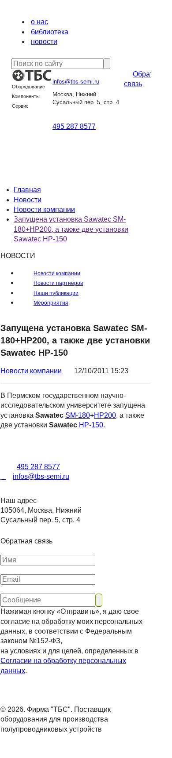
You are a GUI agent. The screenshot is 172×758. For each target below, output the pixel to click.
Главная (27, 189)
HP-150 (91, 425)
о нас (39, 22)
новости (44, 41)
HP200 (105, 415)
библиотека (49, 32)
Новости (27, 200)
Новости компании (44, 209)
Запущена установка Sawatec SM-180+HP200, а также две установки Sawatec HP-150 (71, 229)
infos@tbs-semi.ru (75, 81)
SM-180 (77, 415)
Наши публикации (56, 293)
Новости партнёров (58, 283)
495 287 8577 (74, 126)
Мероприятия (51, 303)
